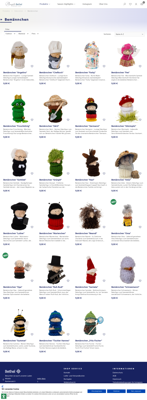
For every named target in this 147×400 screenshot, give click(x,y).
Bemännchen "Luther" (13, 233)
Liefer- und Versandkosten (74, 376)
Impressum (117, 379)
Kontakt (67, 373)
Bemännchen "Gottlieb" (14, 180)
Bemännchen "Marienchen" (52, 233)
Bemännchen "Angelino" (15, 73)
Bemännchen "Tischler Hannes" (54, 341)
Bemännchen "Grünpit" (50, 180)
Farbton (9, 34)
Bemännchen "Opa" (12, 287)
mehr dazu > (41, 380)
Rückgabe (68, 379)
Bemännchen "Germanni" (87, 126)
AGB (114, 376)
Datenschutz (118, 373)
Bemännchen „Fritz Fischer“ (88, 341)
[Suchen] (124, 4)
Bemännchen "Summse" (14, 341)
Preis (34, 34)
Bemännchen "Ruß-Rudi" (51, 287)
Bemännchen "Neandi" (86, 233)
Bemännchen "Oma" (121, 233)
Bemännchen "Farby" (85, 73)
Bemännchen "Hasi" (84, 180)
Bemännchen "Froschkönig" (16, 126)
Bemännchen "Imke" (121, 180)
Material (21, 34)
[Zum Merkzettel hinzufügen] (32, 66)
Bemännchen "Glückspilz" (123, 126)
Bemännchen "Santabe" (86, 287)
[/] (13, 4)
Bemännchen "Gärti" (49, 126)
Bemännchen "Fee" (120, 73)
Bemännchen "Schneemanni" (125, 287)
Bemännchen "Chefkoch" (51, 73)
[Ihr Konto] (136, 4)
